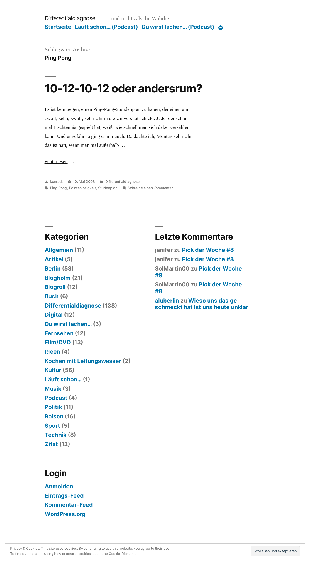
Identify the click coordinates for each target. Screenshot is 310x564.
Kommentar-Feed (69, 504)
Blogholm (58, 277)
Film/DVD (58, 342)
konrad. (56, 181)
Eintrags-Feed (64, 495)
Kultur (53, 370)
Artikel (54, 259)
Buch (52, 296)
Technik (55, 434)
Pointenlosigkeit (82, 188)
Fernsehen (59, 333)
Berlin (53, 268)
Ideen (52, 351)
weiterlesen (57, 161)
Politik (53, 407)
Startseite (58, 26)
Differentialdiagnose (70, 18)
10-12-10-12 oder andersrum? (123, 88)
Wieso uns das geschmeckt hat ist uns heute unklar (201, 304)
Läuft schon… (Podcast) (106, 26)
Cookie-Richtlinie (123, 554)
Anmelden (59, 486)
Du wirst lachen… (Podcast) (178, 26)
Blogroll (55, 286)
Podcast (56, 397)
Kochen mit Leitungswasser (83, 361)
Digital (54, 314)
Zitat (51, 444)
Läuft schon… (63, 379)
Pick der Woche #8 (208, 249)
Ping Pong (58, 188)
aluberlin (167, 300)
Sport (52, 425)
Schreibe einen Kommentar (150, 188)
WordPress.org (65, 514)
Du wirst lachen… (68, 324)
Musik (53, 388)
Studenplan (107, 188)
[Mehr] (220, 27)
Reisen (54, 416)
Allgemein (59, 249)
